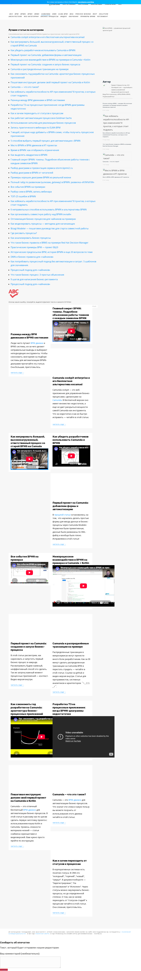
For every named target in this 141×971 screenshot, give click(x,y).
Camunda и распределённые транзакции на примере (40, 69)
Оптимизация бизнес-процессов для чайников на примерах (43, 219)
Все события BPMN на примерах (28, 186)
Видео (63, 16)
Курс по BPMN (83, 4)
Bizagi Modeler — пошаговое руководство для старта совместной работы (50, 228)
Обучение (73, 16)
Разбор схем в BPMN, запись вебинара (31, 191)
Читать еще (17, 372)
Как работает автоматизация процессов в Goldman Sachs (41, 118)
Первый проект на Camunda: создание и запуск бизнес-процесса (45, 64)
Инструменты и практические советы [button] (52, 34)
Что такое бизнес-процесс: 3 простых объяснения (37, 274)
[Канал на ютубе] (128, 4)
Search (131, 4)
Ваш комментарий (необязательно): (20, 953)
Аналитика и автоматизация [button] (25, 34)
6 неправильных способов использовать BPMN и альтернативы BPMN (49, 209)
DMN (54, 14)
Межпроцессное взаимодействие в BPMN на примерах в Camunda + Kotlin (50, 59)
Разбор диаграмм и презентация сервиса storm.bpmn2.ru (42, 168)
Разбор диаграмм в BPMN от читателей (32, 172)
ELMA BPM (63, 14)
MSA (71, 14)
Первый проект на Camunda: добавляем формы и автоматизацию (46, 55)
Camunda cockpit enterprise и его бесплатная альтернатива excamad (47, 37)
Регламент (102, 16)
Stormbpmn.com (116, 87)
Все (11, 14)
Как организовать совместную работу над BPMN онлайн (41, 214)
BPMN (23, 14)
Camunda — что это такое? (25, 87)
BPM (16, 14)
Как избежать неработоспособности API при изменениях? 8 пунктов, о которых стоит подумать (116, 134)
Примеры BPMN (110, 4)
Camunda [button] (12, 34)
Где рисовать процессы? (24, 233)
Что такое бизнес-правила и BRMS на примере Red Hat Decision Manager (49, 242)
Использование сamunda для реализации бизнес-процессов (43, 122)
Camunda (45, 14)
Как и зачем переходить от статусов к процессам (37, 113)
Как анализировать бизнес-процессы (31, 237)
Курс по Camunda (69, 4)
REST (95, 14)
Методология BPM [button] (72, 34)
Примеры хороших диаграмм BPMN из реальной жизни (41, 177)
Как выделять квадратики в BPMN (29, 154)
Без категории (31, 16)
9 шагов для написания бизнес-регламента (34, 279)
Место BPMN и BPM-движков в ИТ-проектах (34, 145)
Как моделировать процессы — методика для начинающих (43, 223)
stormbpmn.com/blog (86, 2)
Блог (120, 4)
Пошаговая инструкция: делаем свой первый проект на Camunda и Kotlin (50, 82)
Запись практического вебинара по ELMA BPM (35, 127)
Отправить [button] (4, 970)
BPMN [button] (37, 34)
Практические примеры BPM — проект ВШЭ (34, 247)
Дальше (93, 307)
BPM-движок (29, 809)
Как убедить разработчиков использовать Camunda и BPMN (43, 50)
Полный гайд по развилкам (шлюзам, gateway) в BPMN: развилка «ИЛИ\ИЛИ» (52, 182)
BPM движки (37, 343)
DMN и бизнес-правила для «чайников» (32, 256)
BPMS (30, 14)
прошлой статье (62, 514)
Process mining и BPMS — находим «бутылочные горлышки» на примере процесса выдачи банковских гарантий (117, 105)
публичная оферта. (42, 933)
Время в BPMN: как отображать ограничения (35, 150)
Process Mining (83, 14)
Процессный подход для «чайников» (30, 270)
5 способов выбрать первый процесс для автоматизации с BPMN (45, 140)
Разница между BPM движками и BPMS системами (38, 100)
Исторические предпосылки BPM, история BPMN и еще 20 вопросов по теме (52, 252)
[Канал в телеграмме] (125, 4)
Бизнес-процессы (49, 16)
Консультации (96, 4)
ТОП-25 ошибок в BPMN (23, 196)
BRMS (36, 14)
